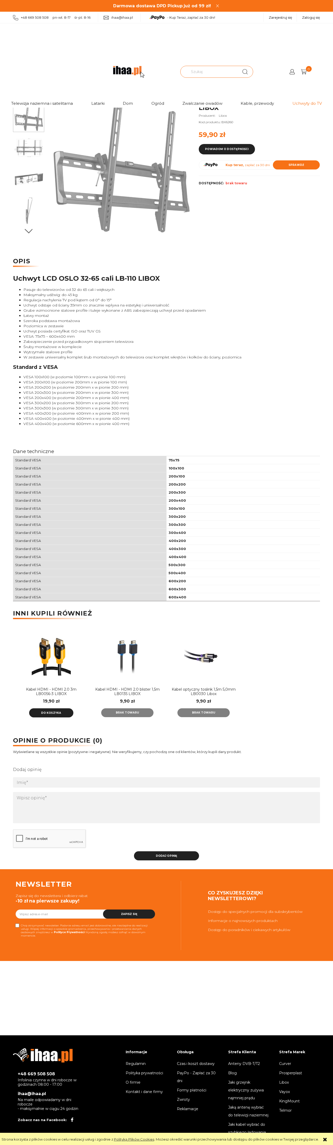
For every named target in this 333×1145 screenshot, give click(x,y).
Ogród (157, 103)
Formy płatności (191, 1090)
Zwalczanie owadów (202, 103)
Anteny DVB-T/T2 (244, 1063)
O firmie (133, 1082)
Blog (232, 1073)
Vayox (284, 1091)
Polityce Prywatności (69, 932)
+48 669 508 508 (36, 1073)
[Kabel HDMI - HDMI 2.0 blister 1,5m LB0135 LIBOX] (127, 656)
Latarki (98, 103)
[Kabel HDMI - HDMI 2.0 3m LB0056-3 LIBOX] (51, 656)
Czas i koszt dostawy (196, 1063)
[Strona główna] (129, 72)
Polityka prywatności (144, 1073)
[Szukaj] (245, 71)
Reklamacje (187, 1109)
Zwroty (183, 1099)
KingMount (289, 1101)
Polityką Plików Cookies (134, 1139)
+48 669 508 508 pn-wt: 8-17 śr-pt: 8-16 (56, 17)
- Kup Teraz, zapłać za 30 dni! (191, 17)
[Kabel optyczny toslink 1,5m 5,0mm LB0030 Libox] (203, 656)
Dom (128, 103)
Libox (223, 115)
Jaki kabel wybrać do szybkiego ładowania (247, 1128)
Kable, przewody (257, 103)
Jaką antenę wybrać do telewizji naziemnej (248, 1111)
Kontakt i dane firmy (144, 1091)
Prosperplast (290, 1073)
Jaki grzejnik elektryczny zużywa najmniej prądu (246, 1090)
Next (29, 231)
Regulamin (136, 1063)
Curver (285, 1063)
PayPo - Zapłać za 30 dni (196, 1077)
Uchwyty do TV (307, 103)
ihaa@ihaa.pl (122, 17)
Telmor (285, 1110)
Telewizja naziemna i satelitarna (42, 103)
